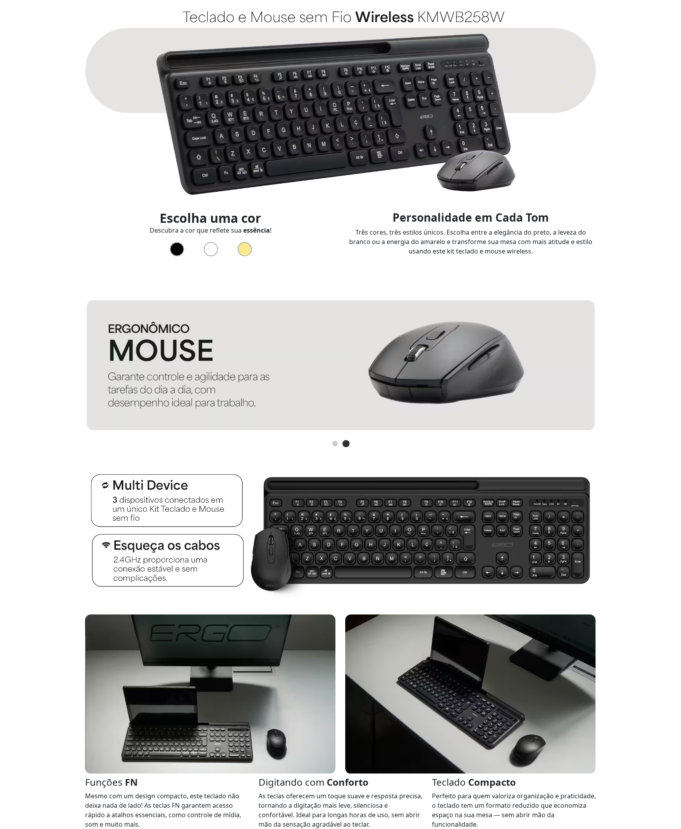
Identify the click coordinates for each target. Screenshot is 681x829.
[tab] (335, 443)
